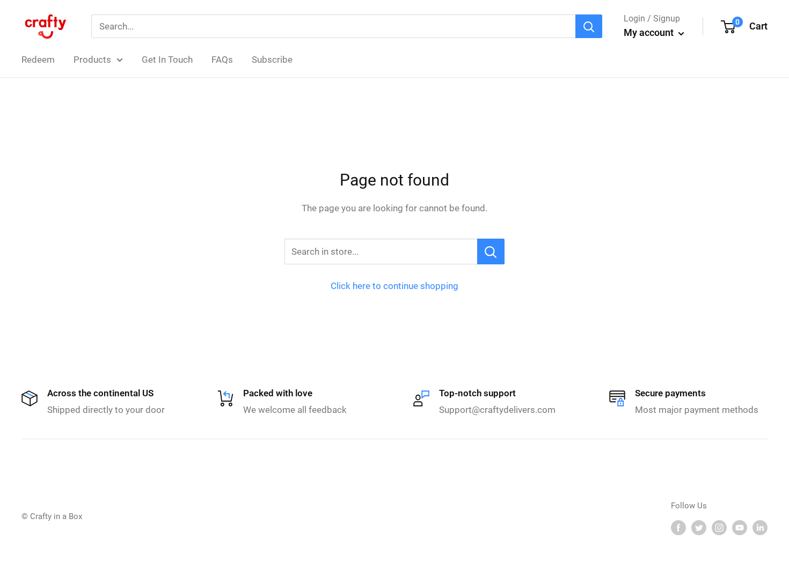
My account (650, 32)
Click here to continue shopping (394, 285)
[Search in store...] (491, 251)
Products (92, 59)
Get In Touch (167, 59)
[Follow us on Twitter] (698, 527)
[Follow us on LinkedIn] (760, 527)
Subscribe (272, 59)
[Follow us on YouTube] (739, 527)
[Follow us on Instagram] (719, 527)
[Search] (588, 26)
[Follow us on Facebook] (678, 527)
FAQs (222, 59)
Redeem (38, 59)
